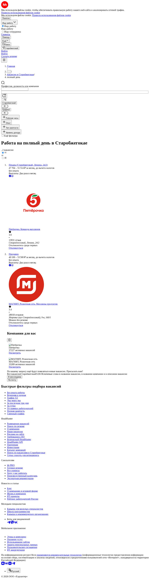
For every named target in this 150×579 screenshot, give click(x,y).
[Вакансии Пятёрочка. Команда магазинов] (78, 203)
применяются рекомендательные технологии (59, 555)
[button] (4, 51)
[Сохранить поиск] (4, 96)
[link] (6, 44)
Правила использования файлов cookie (51, 15)
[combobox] (14, 89)
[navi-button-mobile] (4, 60)
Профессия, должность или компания (20, 86)
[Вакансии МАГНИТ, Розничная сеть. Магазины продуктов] (78, 285)
